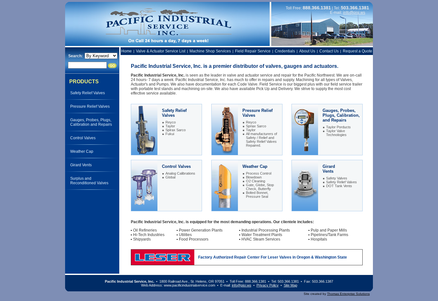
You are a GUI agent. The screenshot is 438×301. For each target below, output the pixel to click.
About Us (307, 51)
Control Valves (83, 138)
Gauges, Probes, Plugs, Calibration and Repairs (91, 122)
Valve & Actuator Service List (160, 51)
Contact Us (329, 51)
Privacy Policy (268, 285)
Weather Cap (81, 151)
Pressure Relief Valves (90, 106)
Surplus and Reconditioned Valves (89, 180)
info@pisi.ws (354, 12)
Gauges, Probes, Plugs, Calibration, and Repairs (341, 115)
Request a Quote (357, 51)
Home (126, 51)
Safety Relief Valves (87, 93)
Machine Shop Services (210, 51)
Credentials (285, 51)
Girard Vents (81, 165)
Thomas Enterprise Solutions (348, 294)
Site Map (290, 285)
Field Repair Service (253, 51)
